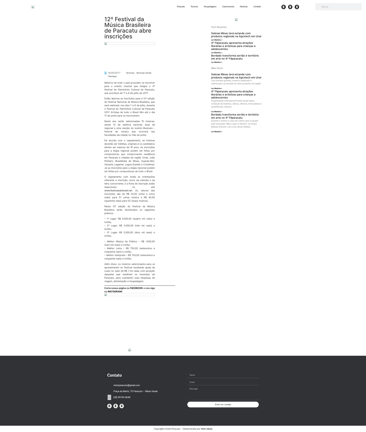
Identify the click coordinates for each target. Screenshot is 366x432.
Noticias (244, 7)
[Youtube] (297, 7)
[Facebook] (290, 7)
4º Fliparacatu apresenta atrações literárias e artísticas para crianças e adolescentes (233, 46)
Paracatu (181, 7)
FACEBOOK (136, 288)
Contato (257, 7)
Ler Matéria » (216, 40)
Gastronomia (228, 7)
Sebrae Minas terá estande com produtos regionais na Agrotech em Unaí (236, 35)
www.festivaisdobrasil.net (118, 190)
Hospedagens (210, 7)
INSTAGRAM (115, 291)
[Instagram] (283, 7)
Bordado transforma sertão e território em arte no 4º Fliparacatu (235, 57)
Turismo (194, 7)
